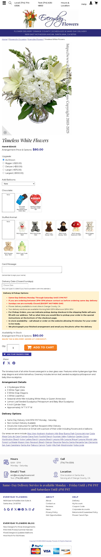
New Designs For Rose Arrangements (19, 527)
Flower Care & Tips (80, 515)
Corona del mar (82, 433)
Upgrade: (6, 156)
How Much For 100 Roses (13, 535)
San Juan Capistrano (11, 445)
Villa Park (56, 445)
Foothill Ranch (45, 436)
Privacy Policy (52, 512)
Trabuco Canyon (38, 445)
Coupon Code (78, 506)
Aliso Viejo (31, 433)
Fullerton (71, 436)
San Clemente (91, 442)
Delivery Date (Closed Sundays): (18, 281)
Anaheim (41, 433)
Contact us (50, 503)
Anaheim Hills (52, 433)
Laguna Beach (45, 439)
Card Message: (9, 264)
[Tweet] (9, 363)
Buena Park (69, 433)
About (48, 501)
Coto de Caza (13, 436)
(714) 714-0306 (67, 463)
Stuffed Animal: (9, 217)
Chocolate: (7, 190)
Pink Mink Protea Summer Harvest (18, 530)
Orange (48, 442)
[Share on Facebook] (4, 363)
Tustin (49, 445)
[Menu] (4, 2)
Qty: (4, 346)
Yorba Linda (78, 445)
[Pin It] (14, 363)
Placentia (57, 442)
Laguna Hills (58, 439)
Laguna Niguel (71, 439)
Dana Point (33, 436)
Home (4, 39)
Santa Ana (25, 445)
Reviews (49, 506)
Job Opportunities (53, 515)
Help (84, 4)
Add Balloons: (9, 179)
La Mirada (12, 442)
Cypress (24, 436)
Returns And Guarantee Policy (85, 512)
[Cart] (10, 2)
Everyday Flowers (35, 39)
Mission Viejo (24, 442)
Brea (61, 433)
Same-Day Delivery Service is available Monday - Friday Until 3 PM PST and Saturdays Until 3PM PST (50, 487)
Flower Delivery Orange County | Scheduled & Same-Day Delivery (50, 31)
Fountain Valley (60, 436)
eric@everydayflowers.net (22, 475)
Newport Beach (37, 442)
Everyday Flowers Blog (19, 523)
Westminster (67, 445)
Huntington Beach (10, 439)
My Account (77, 503)
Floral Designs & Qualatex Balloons (18, 533)
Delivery (75, 501)
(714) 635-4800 (22, 478)
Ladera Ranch (31, 439)
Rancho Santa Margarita (73, 442)
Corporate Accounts (81, 509)
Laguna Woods (85, 439)
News (48, 509)
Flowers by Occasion (18, 39)
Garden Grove (82, 436)
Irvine (22, 439)
